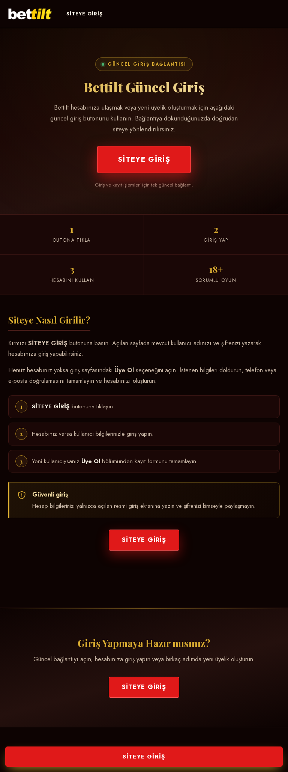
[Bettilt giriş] (30, 14)
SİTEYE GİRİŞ (84, 13)
